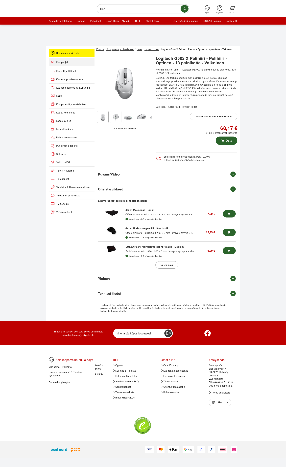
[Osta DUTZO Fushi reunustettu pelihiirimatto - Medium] (229, 250)
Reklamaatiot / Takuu (126, 376)
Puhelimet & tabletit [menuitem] (66, 145)
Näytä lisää (167, 265)
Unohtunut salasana (174, 386)
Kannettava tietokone (60, 21)
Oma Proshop (171, 365)
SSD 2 (137, 21)
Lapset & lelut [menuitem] (63, 120)
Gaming (81, 21)
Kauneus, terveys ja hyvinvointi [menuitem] (73, 87)
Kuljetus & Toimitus (125, 370)
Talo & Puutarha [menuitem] (65, 170)
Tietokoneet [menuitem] (62, 178)
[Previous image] (101, 81)
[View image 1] (103, 117)
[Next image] (146, 81)
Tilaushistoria (170, 381)
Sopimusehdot (123, 386)
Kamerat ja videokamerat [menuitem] (70, 79)
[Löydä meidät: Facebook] (207, 333)
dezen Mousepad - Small (139, 210)
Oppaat (119, 365)
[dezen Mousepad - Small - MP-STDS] (111, 212)
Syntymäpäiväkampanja (186, 21)
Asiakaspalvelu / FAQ (127, 381)
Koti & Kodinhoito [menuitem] (65, 112)
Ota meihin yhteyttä (59, 382)
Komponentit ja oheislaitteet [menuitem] (71, 104)
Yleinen (104, 278)
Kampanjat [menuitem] (62, 62)
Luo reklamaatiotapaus (175, 370)
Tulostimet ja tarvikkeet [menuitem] (68, 195)
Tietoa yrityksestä (220, 392)
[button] (124, 81)
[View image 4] (141, 117)
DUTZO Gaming (212, 21)
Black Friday (152, 21)
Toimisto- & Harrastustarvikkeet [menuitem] (73, 187)
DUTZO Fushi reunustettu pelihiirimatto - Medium (154, 246)
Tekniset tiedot (109, 293)
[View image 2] (115, 117)
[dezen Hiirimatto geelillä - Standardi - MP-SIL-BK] (111, 231)
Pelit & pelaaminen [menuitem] (66, 137)
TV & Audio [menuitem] (62, 203)
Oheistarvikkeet (110, 189)
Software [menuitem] (61, 154)
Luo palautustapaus (174, 376)
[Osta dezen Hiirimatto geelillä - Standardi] (229, 232)
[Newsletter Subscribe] (168, 333)
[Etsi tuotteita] (185, 9)
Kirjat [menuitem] (59, 96)
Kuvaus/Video (109, 174)
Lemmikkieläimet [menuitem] (65, 129)
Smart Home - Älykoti (117, 21)
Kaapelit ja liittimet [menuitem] (66, 71)
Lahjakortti (231, 21)
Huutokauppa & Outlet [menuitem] (68, 53)
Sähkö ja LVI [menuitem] (63, 162)
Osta (228, 140)
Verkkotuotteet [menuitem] (64, 212)
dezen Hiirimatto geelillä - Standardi (146, 228)
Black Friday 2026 (125, 397)
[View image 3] (128, 117)
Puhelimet (95, 21)
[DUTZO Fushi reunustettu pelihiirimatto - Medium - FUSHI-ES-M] (111, 249)
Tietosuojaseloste (124, 392)
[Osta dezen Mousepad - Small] (229, 213)
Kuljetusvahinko (172, 392)
